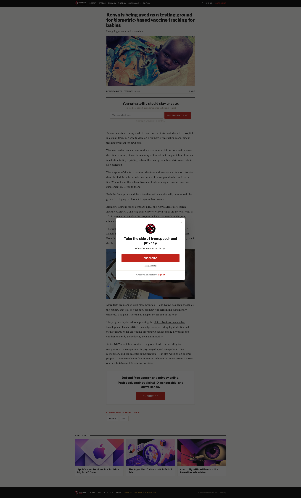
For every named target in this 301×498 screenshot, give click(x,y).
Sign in (161, 274)
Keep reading (150, 265)
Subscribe (150, 258)
